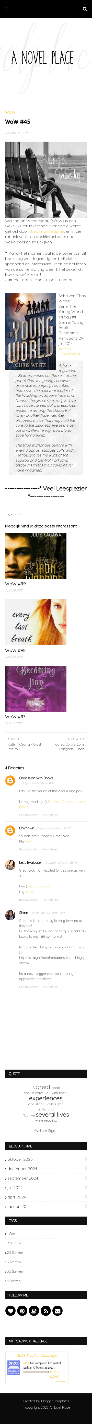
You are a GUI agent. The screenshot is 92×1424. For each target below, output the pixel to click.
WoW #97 (15, 716)
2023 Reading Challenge (37, 1355)
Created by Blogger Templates (46, 1401)
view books (60, 1381)
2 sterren (14, 1243)
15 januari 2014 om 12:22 (54, 828)
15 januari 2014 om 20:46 (60, 862)
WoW (17, 514)
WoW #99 (15, 583)
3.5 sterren (15, 1271)
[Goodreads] (34, 1311)
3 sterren (14, 1262)
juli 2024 (47, 1187)
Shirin (23, 912)
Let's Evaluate (30, 862)
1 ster (11, 1234)
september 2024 (47, 1178)
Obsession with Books (36, 778)
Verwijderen (50, 815)
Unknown (26, 828)
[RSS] (46, 1311)
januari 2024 (47, 1206)
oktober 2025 (47, 1159)
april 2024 (47, 1196)
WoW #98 (15, 650)
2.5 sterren (15, 1252)
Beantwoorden (28, 815)
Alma (26, 1363)
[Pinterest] (22, 1311)
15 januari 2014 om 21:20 (48, 913)
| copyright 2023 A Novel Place (47, 1407)
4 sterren (14, 1281)
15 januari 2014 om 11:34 (38, 783)
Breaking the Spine (46, 231)
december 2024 (47, 1168)
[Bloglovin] (10, 1311)
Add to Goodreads (69, 351)
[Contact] (57, 1311)
